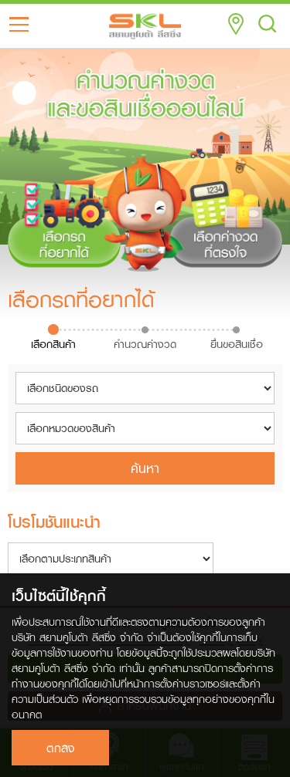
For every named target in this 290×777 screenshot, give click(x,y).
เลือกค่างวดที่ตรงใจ (225, 214)
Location (236, 23)
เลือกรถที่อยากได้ (64, 214)
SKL (145, 26)
